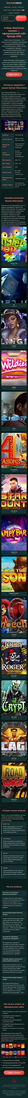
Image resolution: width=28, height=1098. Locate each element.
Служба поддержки (18, 10)
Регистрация (21, 17)
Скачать (11, 13)
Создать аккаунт (14, 1073)
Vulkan (14, 2)
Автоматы (16, 13)
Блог (9, 10)
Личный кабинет (5, 18)
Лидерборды (7, 7)
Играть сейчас (14, 74)
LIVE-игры (14, 7)
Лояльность (21, 7)
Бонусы (5, 10)
